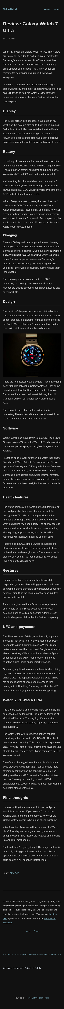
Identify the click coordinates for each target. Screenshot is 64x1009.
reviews (14, 873)
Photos (47, 9)
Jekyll (28, 998)
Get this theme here (40, 998)
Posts (27, 931)
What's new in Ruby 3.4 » (49, 954)
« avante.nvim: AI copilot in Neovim (19, 954)
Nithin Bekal (10, 9)
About (57, 9)
